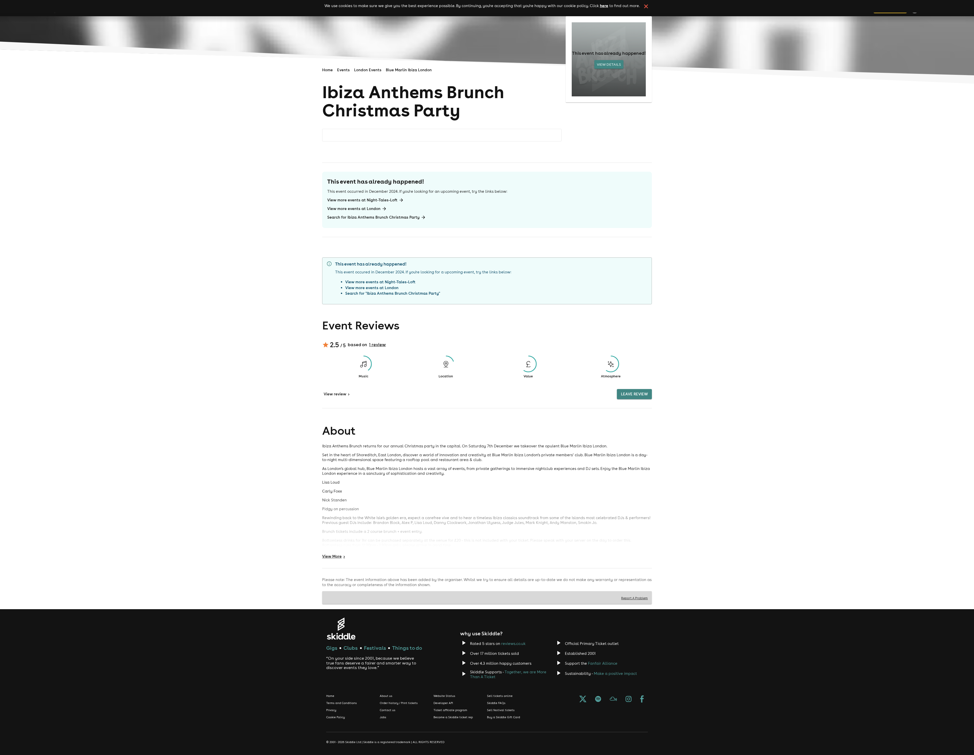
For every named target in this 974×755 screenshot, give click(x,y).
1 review (377, 344)
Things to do (407, 648)
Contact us (387, 710)
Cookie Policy (335, 717)
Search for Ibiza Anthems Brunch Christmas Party (373, 217)
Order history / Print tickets (399, 703)
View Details (609, 64)
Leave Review (634, 394)
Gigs (331, 648)
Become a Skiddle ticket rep (453, 717)
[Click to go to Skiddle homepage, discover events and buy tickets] (341, 628)
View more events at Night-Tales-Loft (362, 200)
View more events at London (353, 208)
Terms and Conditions (341, 703)
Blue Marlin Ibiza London (409, 69)
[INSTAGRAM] (628, 699)
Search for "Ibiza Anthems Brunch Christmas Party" (392, 293)
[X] (582, 699)
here (604, 5)
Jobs (383, 717)
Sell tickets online (500, 696)
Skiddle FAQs (496, 703)
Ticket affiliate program (450, 710)
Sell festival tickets (501, 710)
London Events (367, 69)
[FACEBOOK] (642, 699)
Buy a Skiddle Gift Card (503, 717)
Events (343, 69)
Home (327, 69)
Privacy (331, 710)
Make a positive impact (615, 673)
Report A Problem (634, 598)
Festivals (375, 648)
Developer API (443, 703)
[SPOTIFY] (598, 699)
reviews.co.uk (513, 643)
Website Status (444, 696)
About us (386, 696)
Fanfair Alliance (602, 663)
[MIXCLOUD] (613, 699)
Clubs (350, 648)
